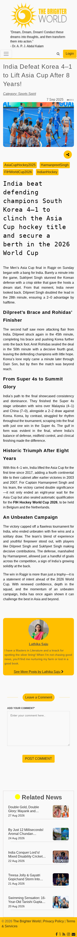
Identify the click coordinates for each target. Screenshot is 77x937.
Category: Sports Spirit (19, 94)
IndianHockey (47, 172)
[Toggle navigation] (6, 54)
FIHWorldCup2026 (18, 172)
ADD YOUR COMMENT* (21, 708)
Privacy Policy (53, 921)
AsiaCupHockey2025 (20, 165)
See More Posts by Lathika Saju (37, 672)
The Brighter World (27, 921)
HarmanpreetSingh (55, 165)
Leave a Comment (38, 697)
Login (70, 53)
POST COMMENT (38, 758)
